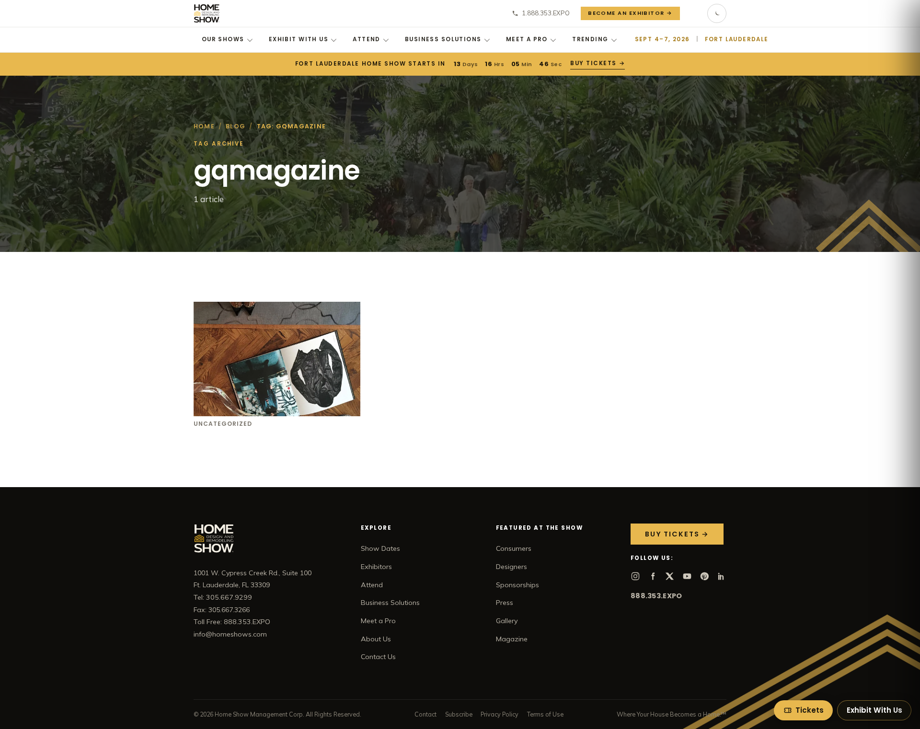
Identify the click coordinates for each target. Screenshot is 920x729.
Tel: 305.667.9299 (223, 597)
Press (504, 602)
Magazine (512, 639)
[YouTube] (687, 576)
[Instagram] (635, 576)
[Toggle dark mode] (716, 13)
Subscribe (458, 714)
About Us (376, 639)
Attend (366, 39)
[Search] (694, 13)
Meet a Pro (527, 39)
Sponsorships (517, 585)
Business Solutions (443, 39)
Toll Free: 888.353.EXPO (232, 621)
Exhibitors (376, 566)
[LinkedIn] (721, 576)
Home (204, 126)
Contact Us (378, 656)
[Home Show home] (207, 13)
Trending (590, 39)
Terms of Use (545, 714)
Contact (425, 714)
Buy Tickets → (597, 63)
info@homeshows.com (230, 634)
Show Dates (380, 548)
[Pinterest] (704, 576)
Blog (235, 126)
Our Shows (223, 39)
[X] (670, 576)
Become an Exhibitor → (630, 13)
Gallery (507, 620)
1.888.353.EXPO (546, 13)
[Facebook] (652, 576)
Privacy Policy (499, 714)
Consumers (513, 548)
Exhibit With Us (298, 39)
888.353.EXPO (656, 596)
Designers (511, 566)
